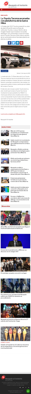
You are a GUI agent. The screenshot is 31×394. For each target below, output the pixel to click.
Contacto (26, 383)
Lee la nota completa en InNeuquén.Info (13, 114)
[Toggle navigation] (1, 9)
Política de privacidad (11, 383)
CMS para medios (13, 392)
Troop (20, 392)
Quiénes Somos (20, 383)
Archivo (4, 383)
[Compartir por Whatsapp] (28, 391)
